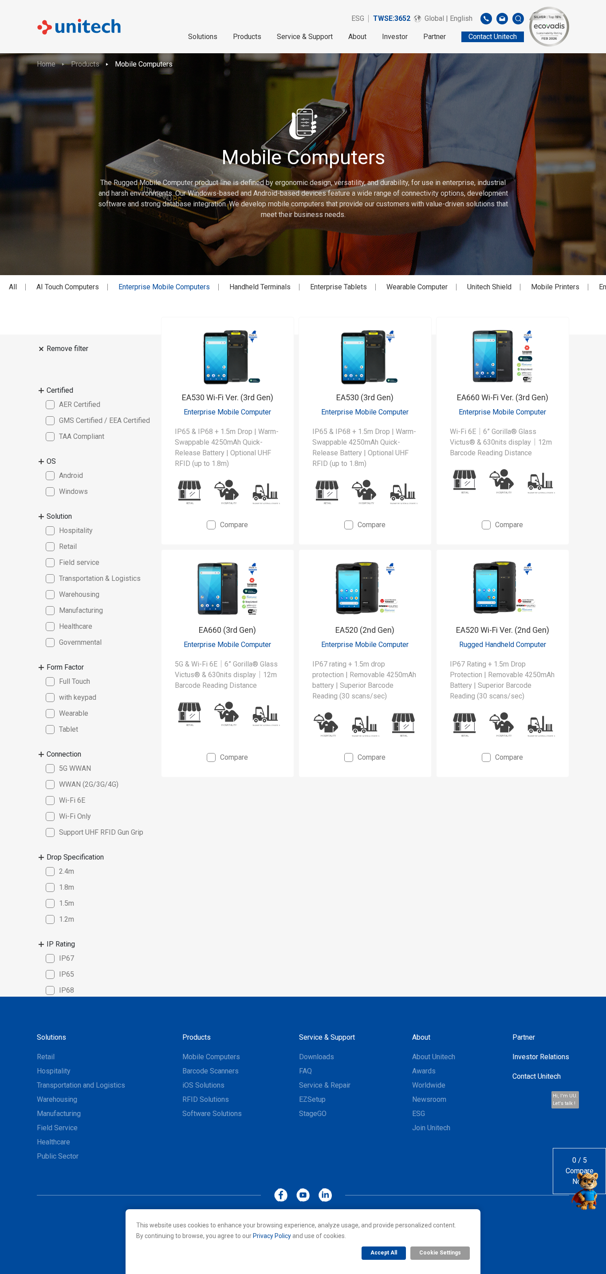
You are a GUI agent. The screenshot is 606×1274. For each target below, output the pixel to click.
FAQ (305, 1071)
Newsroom (429, 1099)
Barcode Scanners (210, 1071)
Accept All (383, 1253)
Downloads (316, 1057)
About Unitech (433, 1057)
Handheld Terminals (260, 287)
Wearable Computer (417, 287)
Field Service (57, 1128)
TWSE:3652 (391, 18)
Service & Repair (324, 1085)
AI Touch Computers (67, 287)
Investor (395, 36)
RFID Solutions (205, 1099)
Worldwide (428, 1085)
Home (46, 64)
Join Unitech (431, 1128)
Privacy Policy (272, 1235)
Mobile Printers (555, 287)
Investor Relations (540, 1057)
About (357, 36)
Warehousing (57, 1099)
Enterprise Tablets (338, 287)
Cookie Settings (440, 1253)
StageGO (313, 1113)
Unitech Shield (489, 287)
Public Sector (58, 1156)
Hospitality (54, 1071)
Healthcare (53, 1142)
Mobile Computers (144, 64)
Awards (424, 1071)
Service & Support (305, 36)
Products (247, 36)
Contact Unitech (536, 1076)
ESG (357, 18)
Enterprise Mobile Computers (164, 287)
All (13, 287)
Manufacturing (59, 1113)
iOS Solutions (203, 1085)
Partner (434, 36)
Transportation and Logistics (81, 1085)
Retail (46, 1057)
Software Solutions (212, 1113)
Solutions (202, 36)
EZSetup (312, 1099)
